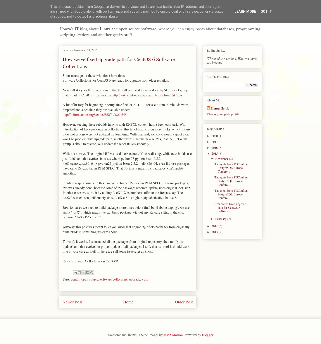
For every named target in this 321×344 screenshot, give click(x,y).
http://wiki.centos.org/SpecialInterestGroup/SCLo (146, 95)
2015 (215, 153)
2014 (215, 226)
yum (145, 279)
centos (75, 279)
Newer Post (72, 302)
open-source (89, 279)
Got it (266, 11)
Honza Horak (220, 108)
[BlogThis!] (79, 272)
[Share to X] (83, 272)
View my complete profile (223, 114)
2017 (215, 142)
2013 (215, 232)
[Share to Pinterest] (92, 272)
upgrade (134, 279)
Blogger (207, 334)
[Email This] (75, 272)
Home (128, 302)
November (222, 159)
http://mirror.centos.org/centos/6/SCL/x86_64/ (94, 114)
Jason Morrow (173, 334)
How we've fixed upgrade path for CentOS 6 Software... (230, 207)
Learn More (245, 11)
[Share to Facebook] (87, 272)
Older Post (184, 302)
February (221, 219)
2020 (215, 136)
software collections (113, 279)
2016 (215, 147)
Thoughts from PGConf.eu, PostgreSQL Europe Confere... (231, 167)
